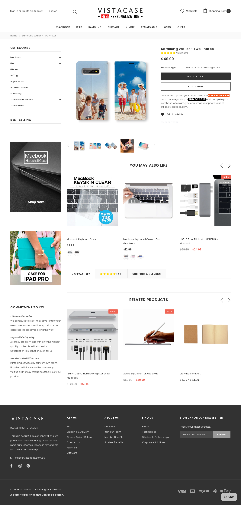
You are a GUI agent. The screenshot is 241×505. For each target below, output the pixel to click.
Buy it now (196, 86)
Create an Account (32, 11)
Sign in (14, 11)
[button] (168, 52)
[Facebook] (13, 466)
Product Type (168, 67)
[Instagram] (21, 466)
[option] (111, 92)
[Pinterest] (29, 466)
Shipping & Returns (146, 274)
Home (13, 35)
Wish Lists (191, 11)
